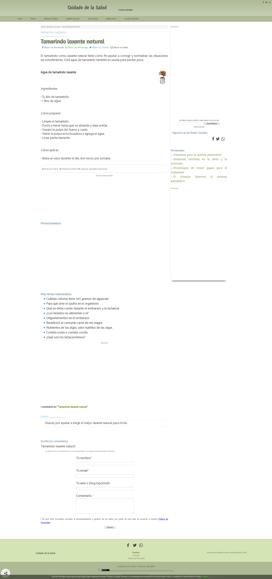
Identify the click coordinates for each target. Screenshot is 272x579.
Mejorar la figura (51, 19)
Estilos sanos (111, 19)
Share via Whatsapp (77, 47)
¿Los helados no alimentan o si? (67, 313)
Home (20, 19)
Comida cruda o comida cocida (67, 332)
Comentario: (85, 496)
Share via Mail (120, 47)
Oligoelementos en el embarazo (67, 318)
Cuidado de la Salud (87, 7)
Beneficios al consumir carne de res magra (74, 323)
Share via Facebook (53, 47)
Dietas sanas (93, 19)
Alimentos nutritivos (54, 32)
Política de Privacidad (136, 558)
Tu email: (82, 470)
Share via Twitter (100, 47)
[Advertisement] (104, 198)
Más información (216, 576)
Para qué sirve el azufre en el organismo (72, 303)
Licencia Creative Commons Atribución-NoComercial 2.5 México (150, 570)
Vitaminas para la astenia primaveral (197, 155)
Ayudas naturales (131, 19)
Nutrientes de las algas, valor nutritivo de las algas (79, 327)
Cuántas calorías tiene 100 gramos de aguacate (77, 299)
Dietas (33, 19)
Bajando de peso (72, 19)
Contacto (136, 555)
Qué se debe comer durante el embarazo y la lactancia (82, 308)
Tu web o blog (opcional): (93, 483)
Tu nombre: (84, 458)
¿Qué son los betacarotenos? (65, 337)
